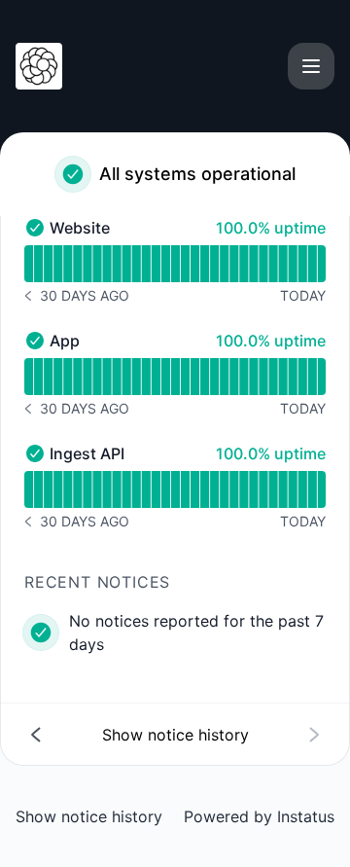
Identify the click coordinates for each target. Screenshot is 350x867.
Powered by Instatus (259, 816)
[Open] (311, 66)
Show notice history (89, 816)
